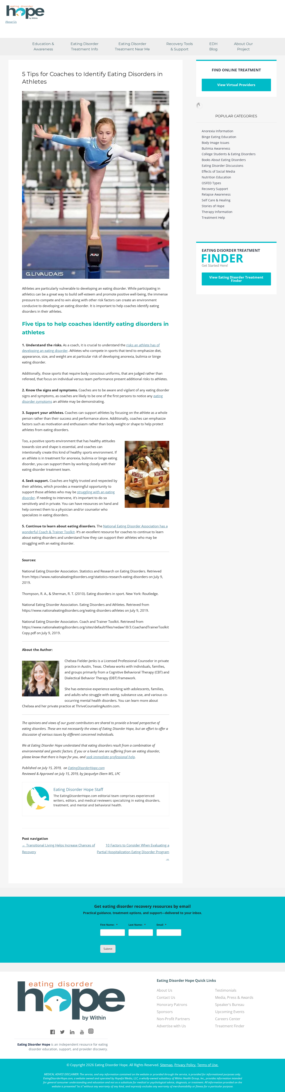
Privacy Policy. (185, 1065)
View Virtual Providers (236, 85)
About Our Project (243, 46)
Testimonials (225, 990)
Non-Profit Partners (173, 1018)
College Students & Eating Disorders (229, 154)
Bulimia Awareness (216, 148)
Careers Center (227, 1018)
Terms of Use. (207, 1065)
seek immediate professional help (110, 757)
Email (161, 924)
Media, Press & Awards (234, 997)
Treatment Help (213, 217)
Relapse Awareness (216, 194)
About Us (11, 22)
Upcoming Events (229, 1011)
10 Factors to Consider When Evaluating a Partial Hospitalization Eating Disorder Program (133, 852)
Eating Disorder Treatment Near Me (132, 46)
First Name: (109, 924)
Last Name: (137, 924)
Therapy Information (217, 212)
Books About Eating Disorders (224, 160)
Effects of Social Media (218, 171)
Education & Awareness (43, 46)
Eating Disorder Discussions (222, 165)
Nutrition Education (216, 177)
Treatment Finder (229, 1026)
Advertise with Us (171, 1026)
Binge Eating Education (219, 137)
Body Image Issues (215, 142)
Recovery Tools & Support (179, 46)
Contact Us (166, 997)
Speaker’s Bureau (229, 1004)
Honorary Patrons (172, 1004)
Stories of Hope (213, 206)
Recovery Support (215, 189)
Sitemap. (166, 1065)
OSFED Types (211, 183)
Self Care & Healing (216, 200)
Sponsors (165, 1011)
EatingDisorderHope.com (86, 768)
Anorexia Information (217, 131)
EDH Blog (213, 46)
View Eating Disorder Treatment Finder (236, 279)
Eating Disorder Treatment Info (84, 46)
